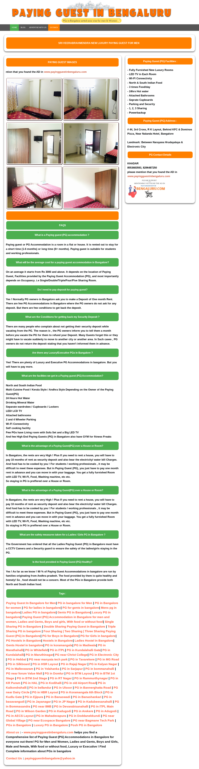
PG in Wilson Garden (31, 711)
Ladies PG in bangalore (39, 612)
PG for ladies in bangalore (42, 607)
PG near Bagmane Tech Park (93, 720)
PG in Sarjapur (72, 668)
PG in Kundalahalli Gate (84, 650)
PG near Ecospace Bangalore (49, 720)
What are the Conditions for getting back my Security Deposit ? (62, 317)
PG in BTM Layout (79, 673)
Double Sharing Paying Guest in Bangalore (75, 626)
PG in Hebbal (17, 659)
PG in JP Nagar (64, 701)
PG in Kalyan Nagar (103, 664)
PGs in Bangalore (18, 725)
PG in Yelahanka (47, 668)
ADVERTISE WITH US (37, 27)
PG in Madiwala (85, 645)
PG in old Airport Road (80, 683)
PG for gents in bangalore (80, 607)
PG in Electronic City (104, 654)
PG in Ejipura (34, 697)
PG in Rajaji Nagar (74, 664)
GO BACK (54, 27)
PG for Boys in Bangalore (60, 636)
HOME (14, 27)
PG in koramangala (58, 645)
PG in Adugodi (106, 711)
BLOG (23, 27)
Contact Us (14, 758)
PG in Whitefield (36, 650)
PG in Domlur (54, 673)
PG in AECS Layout (20, 715)
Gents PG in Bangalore (74, 612)
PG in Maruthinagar (39, 654)
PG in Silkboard (19, 664)
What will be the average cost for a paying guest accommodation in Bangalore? (62, 262)
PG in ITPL (57, 650)
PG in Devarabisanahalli (71, 706)
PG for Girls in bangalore (98, 636)
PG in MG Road (108, 659)
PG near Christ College (71, 654)
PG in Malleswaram (19, 668)
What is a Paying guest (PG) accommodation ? (62, 235)
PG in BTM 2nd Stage (32, 678)
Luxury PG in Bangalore (51, 725)
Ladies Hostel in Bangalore (94, 640)
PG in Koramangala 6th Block (82, 692)
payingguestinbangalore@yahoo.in (50, 758)
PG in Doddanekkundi (84, 715)
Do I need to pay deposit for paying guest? (62, 289)
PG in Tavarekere (82, 659)
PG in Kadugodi (60, 711)
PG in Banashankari (87, 697)
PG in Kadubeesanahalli (95, 701)
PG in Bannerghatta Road (93, 687)
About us (12, 732)
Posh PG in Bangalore (86, 725)
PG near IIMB (42, 706)
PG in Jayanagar (39, 701)
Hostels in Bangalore (58, 640)
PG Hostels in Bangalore (23, 640)
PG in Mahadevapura (51, 715)
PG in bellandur (40, 687)
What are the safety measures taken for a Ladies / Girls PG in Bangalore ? (62, 534)
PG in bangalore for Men (75, 603)
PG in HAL (30, 683)
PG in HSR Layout (45, 664)
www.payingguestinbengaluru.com (148, 176)
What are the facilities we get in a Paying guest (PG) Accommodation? (62, 375)
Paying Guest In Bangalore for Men (31, 603)
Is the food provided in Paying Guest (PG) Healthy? (62, 562)
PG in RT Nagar (61, 678)
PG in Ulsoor (63, 687)
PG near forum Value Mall (24, 673)
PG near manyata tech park (48, 659)
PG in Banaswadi (58, 697)
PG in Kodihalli (51, 683)
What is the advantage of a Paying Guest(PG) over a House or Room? (62, 446)
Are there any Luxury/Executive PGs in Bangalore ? (62, 352)
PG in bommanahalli (99, 668)
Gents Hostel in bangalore (24, 645)
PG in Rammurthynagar (91, 678)
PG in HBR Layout (45, 692)
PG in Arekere (83, 711)
